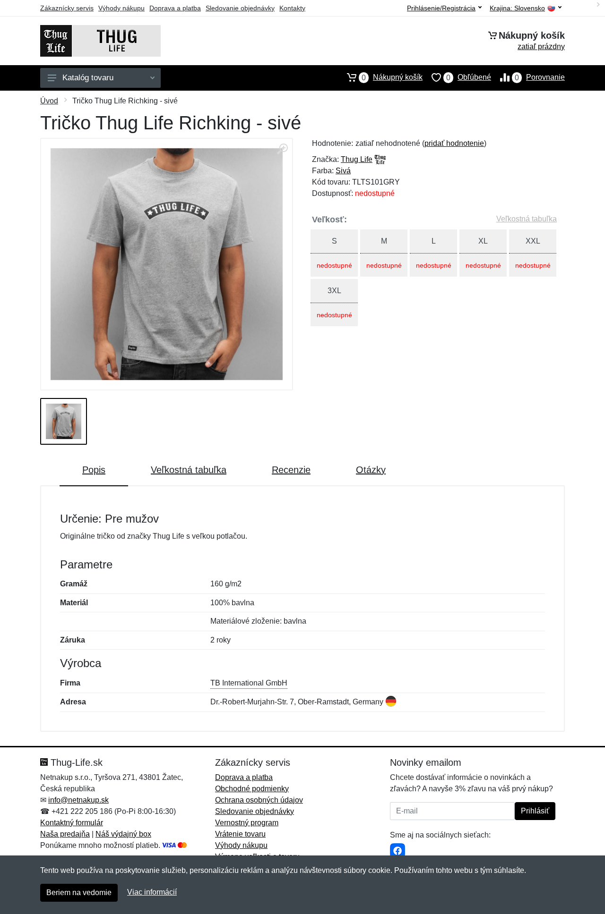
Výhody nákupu (121, 8)
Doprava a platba (175, 8)
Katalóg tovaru (87, 77)
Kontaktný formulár (71, 823)
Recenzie (291, 470)
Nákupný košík (392, 77)
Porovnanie (540, 77)
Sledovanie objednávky (240, 8)
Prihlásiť (535, 811)
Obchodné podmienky (252, 789)
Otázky (371, 470)
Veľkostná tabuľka (526, 219)
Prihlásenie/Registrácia (441, 8)
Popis (93, 470)
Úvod (49, 101)
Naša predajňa (65, 834)
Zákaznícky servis (67, 8)
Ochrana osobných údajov (259, 800)
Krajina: (517, 8)
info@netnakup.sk (78, 800)
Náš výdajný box (123, 834)
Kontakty (292, 8)
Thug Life (356, 159)
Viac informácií (152, 892)
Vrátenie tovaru (240, 834)
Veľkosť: (329, 219)
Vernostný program (246, 823)
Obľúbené (468, 77)
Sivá (343, 171)
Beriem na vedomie (79, 893)
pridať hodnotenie (454, 143)
